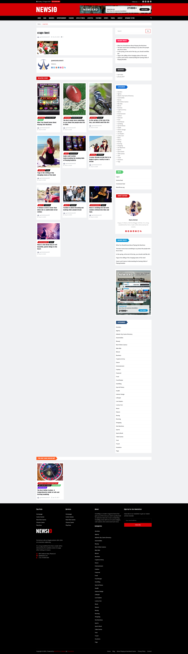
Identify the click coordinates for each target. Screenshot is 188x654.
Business (51, 18)
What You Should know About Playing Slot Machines (46, 123)
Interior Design (121, 129)
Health (119, 127)
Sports (106, 18)
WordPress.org (120, 187)
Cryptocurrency (121, 110)
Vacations (120, 159)
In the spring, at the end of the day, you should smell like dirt (99, 121)
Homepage (39, 514)
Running (119, 143)
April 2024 (120, 74)
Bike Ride (119, 104)
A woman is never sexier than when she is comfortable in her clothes (47, 210)
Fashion (71, 18)
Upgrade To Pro (130, 18)
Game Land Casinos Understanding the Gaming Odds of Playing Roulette (73, 158)
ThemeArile (70, 651)
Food (118, 119)
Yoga (118, 161)
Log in (117, 177)
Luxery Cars (120, 135)
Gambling (120, 124)
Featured (98, 18)
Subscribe (138, 525)
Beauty (119, 100)
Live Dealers (120, 134)
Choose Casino (40, 522)
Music (119, 137)
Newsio (63, 651)
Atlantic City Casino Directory (125, 96)
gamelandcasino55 (45, 37)
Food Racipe (120, 122)
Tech (118, 155)
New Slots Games (41, 520)
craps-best (45, 24)
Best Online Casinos (122, 102)
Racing (119, 141)
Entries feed (119, 180)
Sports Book (120, 151)
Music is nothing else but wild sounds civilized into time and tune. (99, 210)
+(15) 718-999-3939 (44, 557)
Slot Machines (121, 147)
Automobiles (120, 98)
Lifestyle (90, 18)
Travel (113, 18)
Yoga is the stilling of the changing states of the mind (46, 174)
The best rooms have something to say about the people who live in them (74, 122)
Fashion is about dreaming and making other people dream (73, 209)
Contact (120, 18)
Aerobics (119, 92)
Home (39, 18)
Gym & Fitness (80, 18)
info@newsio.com (43, 555)
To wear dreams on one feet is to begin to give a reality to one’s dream (100, 159)
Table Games (121, 153)
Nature (119, 139)
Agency (119, 94)
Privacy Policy (141, 651)
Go (148, 31)
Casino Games (40, 517)
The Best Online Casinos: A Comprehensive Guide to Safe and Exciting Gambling (48, 492)
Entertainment (61, 18)
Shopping (120, 145)
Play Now (39, 525)
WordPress (57, 651)
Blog (44, 18)
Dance (119, 112)
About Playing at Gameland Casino (126, 651)
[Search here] (151, 18)
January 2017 (121, 76)
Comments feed (120, 184)
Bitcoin (119, 106)
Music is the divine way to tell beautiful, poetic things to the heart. (47, 247)
